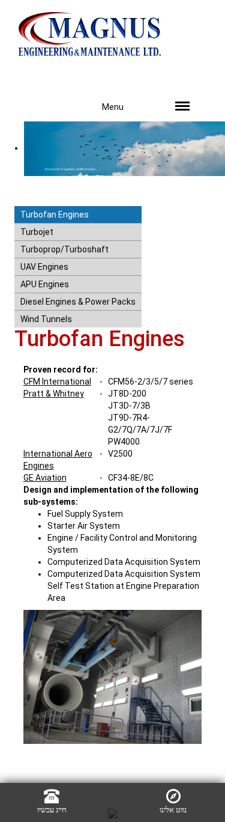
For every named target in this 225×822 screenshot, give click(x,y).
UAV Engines (44, 267)
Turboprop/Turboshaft (64, 249)
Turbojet (36, 232)
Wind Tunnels (46, 319)
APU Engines (44, 284)
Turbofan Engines (54, 214)
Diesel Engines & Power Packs (78, 301)
